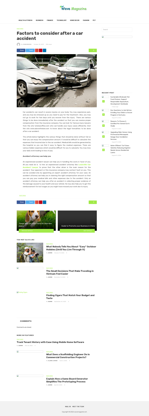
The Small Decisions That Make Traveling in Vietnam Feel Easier (70, 272)
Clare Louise (52, 360)
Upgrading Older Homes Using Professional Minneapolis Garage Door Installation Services (121, 135)
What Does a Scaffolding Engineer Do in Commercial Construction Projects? (68, 356)
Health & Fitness (25, 20)
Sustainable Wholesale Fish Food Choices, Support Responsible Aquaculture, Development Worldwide (120, 100)
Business (39, 20)
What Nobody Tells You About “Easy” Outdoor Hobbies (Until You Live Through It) (71, 248)
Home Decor (74, 20)
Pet (94, 20)
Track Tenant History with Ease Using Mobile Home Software (50, 342)
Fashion (86, 20)
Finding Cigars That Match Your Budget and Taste (70, 296)
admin (50, 253)
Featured (20, 28)
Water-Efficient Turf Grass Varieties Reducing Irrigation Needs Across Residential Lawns (120, 149)
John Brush (27, 44)
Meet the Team (78, 406)
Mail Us (68, 406)
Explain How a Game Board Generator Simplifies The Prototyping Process (67, 380)
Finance (50, 20)
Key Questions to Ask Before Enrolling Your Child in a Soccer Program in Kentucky (121, 112)
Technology (61, 20)
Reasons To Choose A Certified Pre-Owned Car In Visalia (120, 123)
